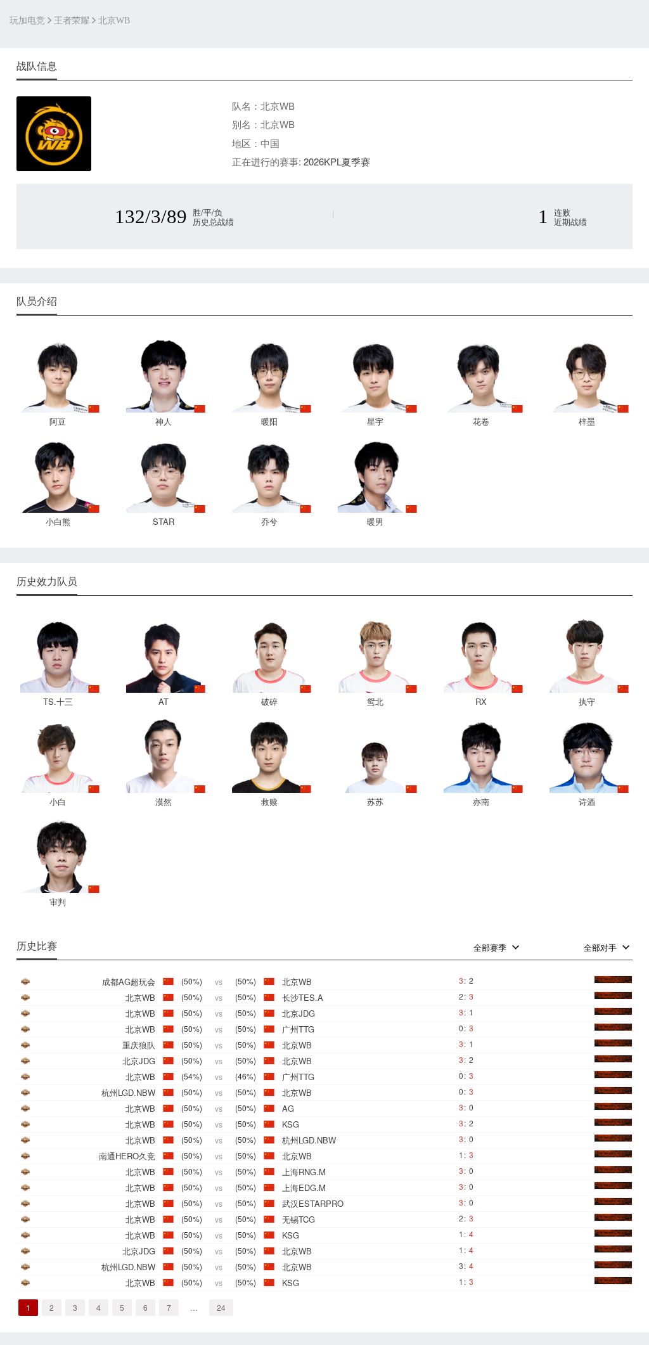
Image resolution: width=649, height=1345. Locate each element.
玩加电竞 (27, 20)
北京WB (114, 20)
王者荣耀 (71, 20)
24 (221, 1307)
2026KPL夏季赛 (337, 161)
